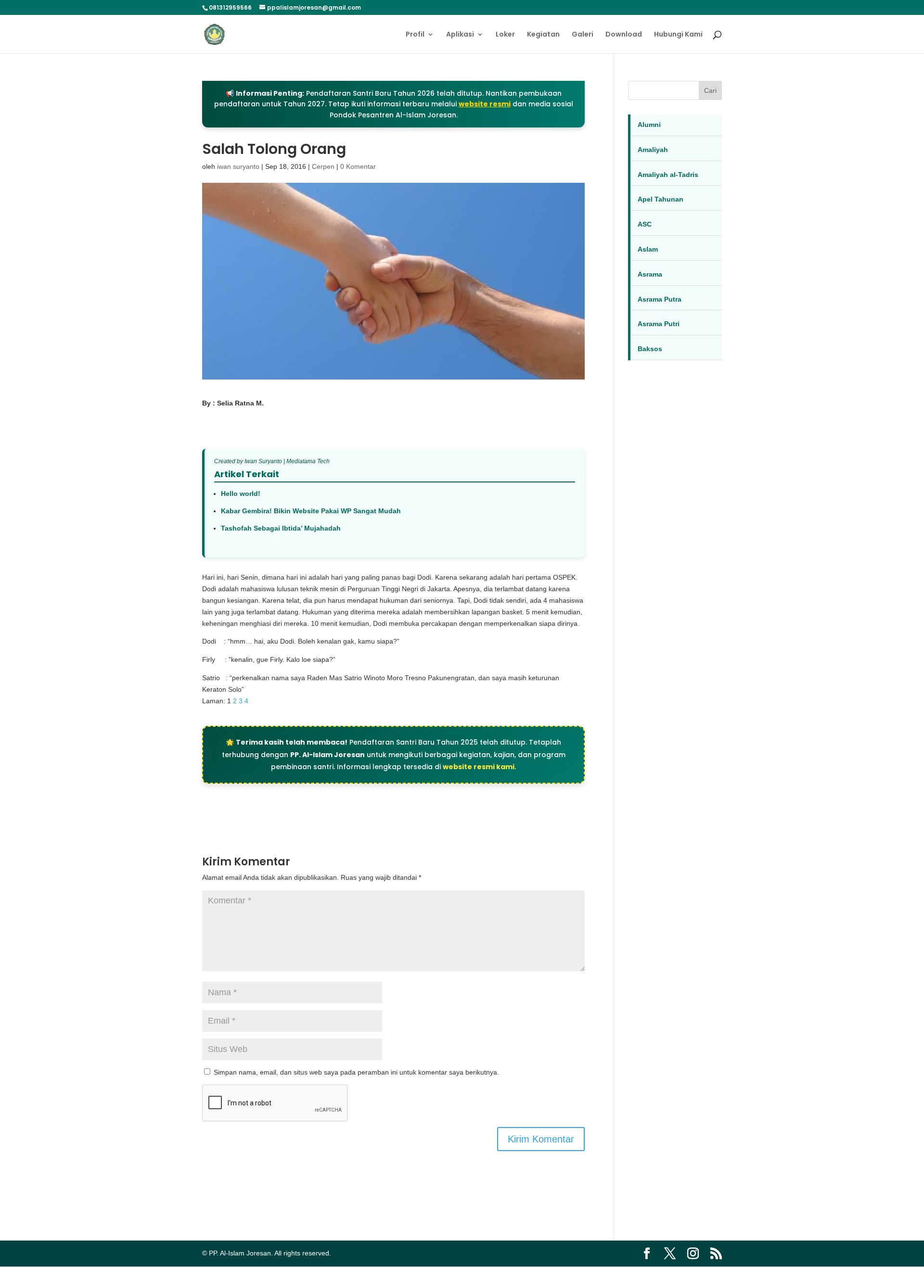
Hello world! (240, 493)
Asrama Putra (659, 299)
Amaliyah (653, 149)
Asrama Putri (659, 324)
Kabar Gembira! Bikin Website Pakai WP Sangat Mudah (311, 511)
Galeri (582, 35)
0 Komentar (358, 166)
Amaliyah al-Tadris (668, 174)
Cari (710, 90)
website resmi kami (478, 767)
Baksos (650, 349)
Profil (415, 35)
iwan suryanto (238, 166)
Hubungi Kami (678, 35)
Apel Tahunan (660, 199)
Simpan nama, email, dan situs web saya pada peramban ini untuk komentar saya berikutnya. (356, 1072)
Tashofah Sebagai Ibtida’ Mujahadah (281, 528)
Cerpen (323, 166)
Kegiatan (543, 35)
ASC (645, 224)
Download (623, 35)
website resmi (485, 104)
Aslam (648, 249)
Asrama (650, 274)
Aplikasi (460, 35)
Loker (505, 35)
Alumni (649, 124)
